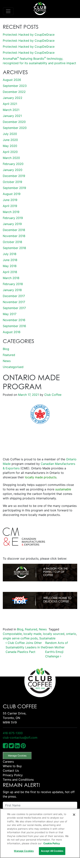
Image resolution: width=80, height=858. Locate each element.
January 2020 (12, 170)
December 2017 (14, 296)
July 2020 (10, 134)
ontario (71, 634)
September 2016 (14, 326)
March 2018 (11, 278)
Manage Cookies (17, 755)
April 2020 (10, 152)
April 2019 (10, 206)
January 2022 (12, 98)
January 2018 (12, 290)
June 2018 (10, 260)
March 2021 (11, 110)
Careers (8, 761)
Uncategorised (13, 367)
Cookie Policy (51, 843)
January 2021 (12, 116)
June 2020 (10, 140)
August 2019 (11, 194)
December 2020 (14, 122)
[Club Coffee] (40, 8)
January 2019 (12, 224)
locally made (32, 634)
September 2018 (14, 248)
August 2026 (12, 80)
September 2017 (14, 308)
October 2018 (12, 242)
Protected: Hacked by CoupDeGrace (29, 34)
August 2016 (11, 332)
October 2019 (12, 182)
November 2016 (14, 320)
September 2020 (15, 128)
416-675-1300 (13, 733)
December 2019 (14, 176)
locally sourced (53, 634)
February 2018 (13, 284)
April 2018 (10, 272)
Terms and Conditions (18, 779)
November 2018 (14, 236)
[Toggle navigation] (8, 11)
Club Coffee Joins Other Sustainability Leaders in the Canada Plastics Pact (25, 647)
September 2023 (15, 86)
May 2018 (10, 266)
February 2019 (13, 218)
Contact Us (11, 770)
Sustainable (47, 638)
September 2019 (14, 188)
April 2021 (10, 104)
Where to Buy (12, 766)
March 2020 (11, 158)
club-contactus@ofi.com (20, 737)
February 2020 (13, 164)
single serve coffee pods (20, 638)
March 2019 (11, 212)
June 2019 (10, 200)
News (7, 361)
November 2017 (14, 302)
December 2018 (14, 230)
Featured (9, 355)
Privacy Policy (13, 775)
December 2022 (14, 92)
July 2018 (9, 254)
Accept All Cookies (52, 850)
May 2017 (9, 314)
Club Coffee (52, 395)
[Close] (74, 815)
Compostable (12, 634)
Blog (6, 349)
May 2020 (10, 146)
